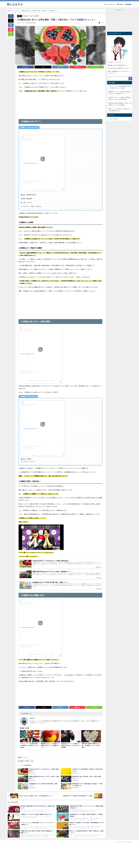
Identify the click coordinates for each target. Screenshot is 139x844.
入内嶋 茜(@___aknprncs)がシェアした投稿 (43, 455)
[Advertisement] (60, 105)
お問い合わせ (120, 4)
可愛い (26, 16)
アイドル (20, 15)
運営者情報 (128, 4)
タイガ (102, 22)
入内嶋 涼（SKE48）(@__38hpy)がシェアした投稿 (43, 190)
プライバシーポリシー (109, 4)
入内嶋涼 (36, 16)
